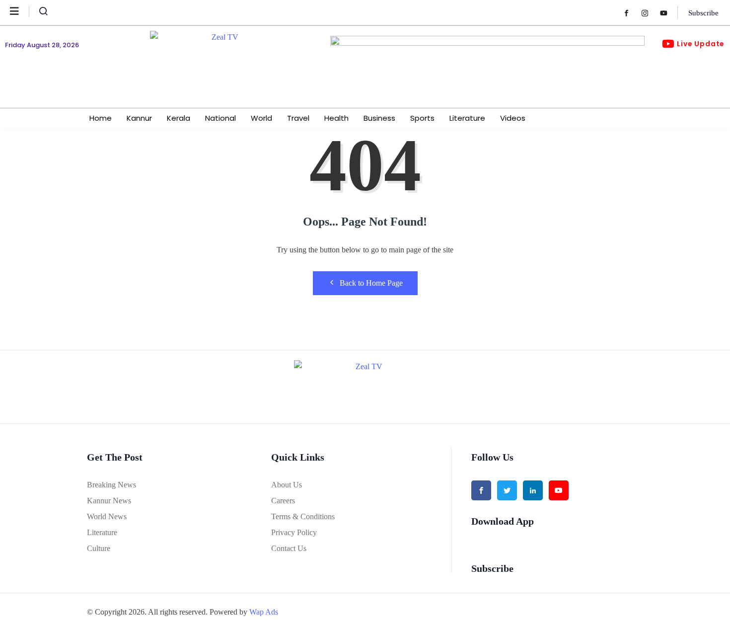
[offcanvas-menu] (19, 11)
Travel (298, 118)
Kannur (139, 118)
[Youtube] (668, 12)
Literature (467, 118)
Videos (512, 118)
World (261, 118)
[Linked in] (533, 490)
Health (336, 118)
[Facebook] (631, 12)
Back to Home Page (371, 283)
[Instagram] (650, 12)
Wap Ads (263, 612)
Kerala (178, 118)
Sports (422, 118)
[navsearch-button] (39, 13)
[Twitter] (507, 490)
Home (100, 118)
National (220, 118)
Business (379, 118)
